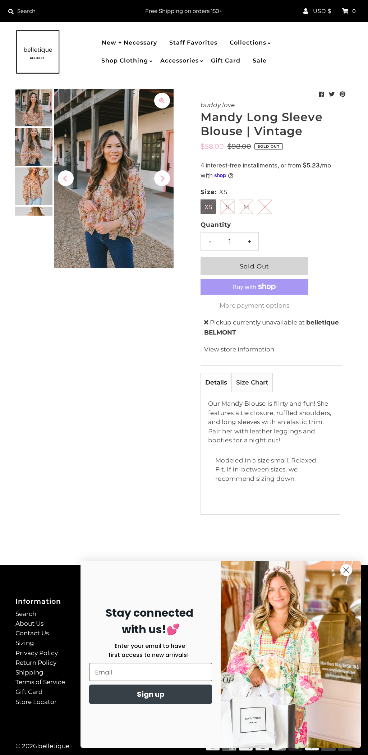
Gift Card (225, 60)
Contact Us (32, 633)
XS (208, 207)
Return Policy (35, 662)
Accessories (179, 60)
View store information (239, 349)
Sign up (151, 694)
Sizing (24, 642)
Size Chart (252, 382)
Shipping (29, 672)
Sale (260, 60)
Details (216, 382)
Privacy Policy (36, 653)
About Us (29, 623)
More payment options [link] (254, 305)
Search (25, 613)
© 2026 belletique (42, 746)
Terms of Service (40, 682)
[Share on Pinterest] (342, 94)
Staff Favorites (193, 42)
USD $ (322, 11)
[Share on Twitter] (332, 94)
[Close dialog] (346, 570)
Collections (248, 42)
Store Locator (36, 701)
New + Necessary (129, 42)
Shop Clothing (124, 60)
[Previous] (66, 178)
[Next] (162, 178)
